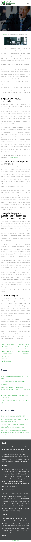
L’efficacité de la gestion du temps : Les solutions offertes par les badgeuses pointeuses (23, 349)
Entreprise (5, 34)
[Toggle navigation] (28, 3)
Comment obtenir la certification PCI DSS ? (13, 416)
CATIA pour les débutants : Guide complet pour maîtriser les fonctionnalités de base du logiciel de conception (15, 432)
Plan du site (15, 541)
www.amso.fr (14, 157)
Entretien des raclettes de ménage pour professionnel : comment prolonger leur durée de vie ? (15, 389)
